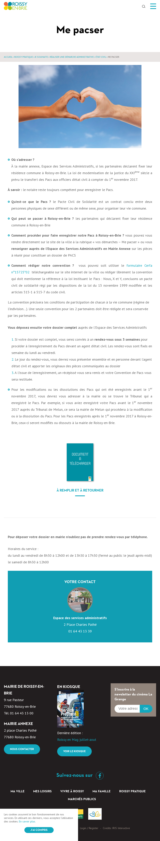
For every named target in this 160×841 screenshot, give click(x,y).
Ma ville (18, 791)
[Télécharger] (80, 462)
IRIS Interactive (121, 828)
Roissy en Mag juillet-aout (76, 739)
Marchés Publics (82, 799)
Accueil (8, 56)
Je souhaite (41, 56)
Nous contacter (22, 749)
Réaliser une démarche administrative (72, 56)
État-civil (101, 56)
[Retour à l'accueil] (15, 7)
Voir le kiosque (74, 751)
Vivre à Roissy (72, 791)
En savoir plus (27, 821)
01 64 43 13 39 (80, 631)
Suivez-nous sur (75, 775)
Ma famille (101, 791)
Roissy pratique (23, 56)
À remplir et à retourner (80, 490)
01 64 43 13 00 (21, 713)
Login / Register (89, 828)
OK (145, 709)
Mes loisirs (42, 791)
